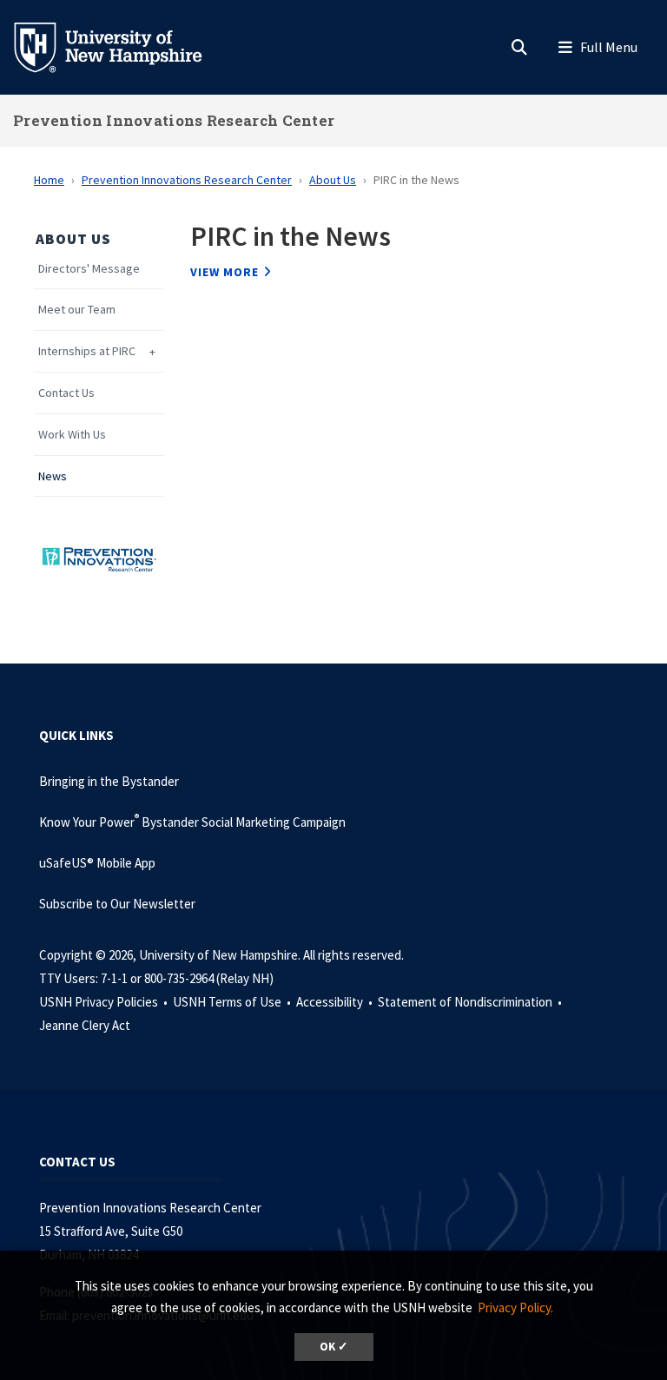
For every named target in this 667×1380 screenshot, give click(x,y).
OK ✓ (334, 1346)
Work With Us (72, 434)
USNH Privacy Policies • (104, 1002)
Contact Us (66, 393)
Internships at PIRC (86, 351)
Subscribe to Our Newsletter (117, 903)
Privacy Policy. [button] (515, 1307)
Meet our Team (77, 309)
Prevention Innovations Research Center (173, 120)
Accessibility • (335, 1002)
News (52, 476)
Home (49, 180)
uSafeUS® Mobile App (97, 863)
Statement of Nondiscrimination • (471, 1002)
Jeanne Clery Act (84, 1025)
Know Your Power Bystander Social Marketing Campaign (192, 822)
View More (224, 272)
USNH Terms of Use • (233, 1002)
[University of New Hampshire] (121, 46)
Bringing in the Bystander (109, 781)
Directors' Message (89, 268)
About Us (332, 180)
